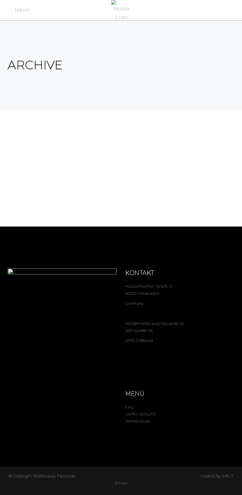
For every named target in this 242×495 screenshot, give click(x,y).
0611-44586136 (139, 330)
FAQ (129, 407)
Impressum (138, 421)
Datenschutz (140, 414)
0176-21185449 (139, 340)
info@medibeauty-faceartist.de (154, 323)
